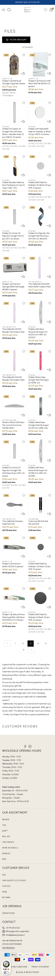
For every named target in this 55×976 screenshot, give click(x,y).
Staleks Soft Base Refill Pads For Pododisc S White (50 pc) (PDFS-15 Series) (39, 132)
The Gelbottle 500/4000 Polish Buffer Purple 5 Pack (39, 285)
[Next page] (31, 650)
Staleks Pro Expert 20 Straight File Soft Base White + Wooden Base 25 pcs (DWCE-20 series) (13, 133)
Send (4, 892)
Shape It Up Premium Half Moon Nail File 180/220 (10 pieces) (39, 84)
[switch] (6, 972)
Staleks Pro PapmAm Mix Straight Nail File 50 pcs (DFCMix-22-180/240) (39, 236)
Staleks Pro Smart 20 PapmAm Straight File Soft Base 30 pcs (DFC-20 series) (13, 471)
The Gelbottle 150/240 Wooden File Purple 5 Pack (13, 378)
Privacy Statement (40, 967)
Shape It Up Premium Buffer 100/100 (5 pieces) (12, 565)
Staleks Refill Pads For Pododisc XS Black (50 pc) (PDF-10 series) (39, 566)
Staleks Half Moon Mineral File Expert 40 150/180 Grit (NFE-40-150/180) (37, 471)
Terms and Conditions (16, 967)
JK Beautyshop (31, 972)
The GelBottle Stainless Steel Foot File (12, 522)
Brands (5, 819)
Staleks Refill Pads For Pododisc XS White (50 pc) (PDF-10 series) (39, 185)
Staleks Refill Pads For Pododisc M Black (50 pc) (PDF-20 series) (39, 617)
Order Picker (8, 913)
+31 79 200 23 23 (13, 928)
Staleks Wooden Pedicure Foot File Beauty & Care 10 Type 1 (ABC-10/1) (13, 185)
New (4, 859)
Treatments (8, 842)
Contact (6, 886)
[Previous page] (8, 643)
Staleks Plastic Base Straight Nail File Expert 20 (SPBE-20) (38, 380)
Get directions (8, 947)
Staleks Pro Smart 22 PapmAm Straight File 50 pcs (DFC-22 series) (13, 236)
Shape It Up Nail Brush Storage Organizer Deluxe (13, 82)
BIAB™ (5, 831)
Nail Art (6, 836)
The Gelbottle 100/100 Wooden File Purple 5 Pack (13, 330)
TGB (4, 825)
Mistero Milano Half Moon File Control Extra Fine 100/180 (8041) (13, 425)
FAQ (4, 875)
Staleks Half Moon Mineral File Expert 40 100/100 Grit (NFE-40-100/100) (37, 333)
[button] (3, 10)
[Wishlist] (45, 10)
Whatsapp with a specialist (17, 931)
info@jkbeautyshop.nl (15, 935)
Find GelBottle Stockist (14, 880)
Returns (6, 897)
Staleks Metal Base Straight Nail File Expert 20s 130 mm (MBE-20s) (38, 425)
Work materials (10, 848)
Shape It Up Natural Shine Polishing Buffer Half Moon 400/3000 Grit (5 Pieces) (13, 617)
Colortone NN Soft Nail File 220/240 (38, 522)
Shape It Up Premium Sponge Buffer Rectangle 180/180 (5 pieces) (13, 287)
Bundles (6, 853)
